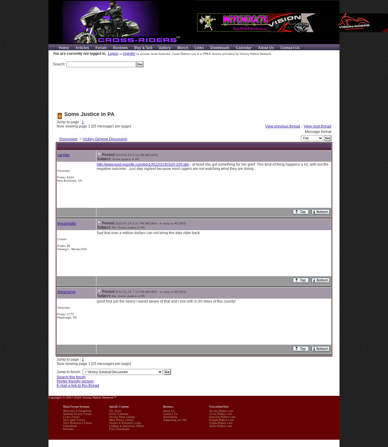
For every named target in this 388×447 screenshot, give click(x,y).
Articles (82, 48)
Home (64, 48)
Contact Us (290, 48)
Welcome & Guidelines (77, 410)
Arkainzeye (66, 292)
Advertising (170, 417)
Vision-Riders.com (220, 426)
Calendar (244, 48)
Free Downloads (119, 429)
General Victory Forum (77, 414)
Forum (101, 48)
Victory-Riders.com (221, 410)
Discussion (68, 139)
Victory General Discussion (105, 139)
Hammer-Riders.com (222, 417)
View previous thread (282, 126)
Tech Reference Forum (77, 423)
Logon (113, 53)
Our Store (115, 410)
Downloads (219, 48)
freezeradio (66, 223)
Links (199, 48)
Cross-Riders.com (220, 414)
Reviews (120, 48)
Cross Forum (71, 417)
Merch (182, 48)
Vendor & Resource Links (125, 423)
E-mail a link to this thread (78, 385)
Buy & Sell (143, 48)
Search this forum (71, 377)
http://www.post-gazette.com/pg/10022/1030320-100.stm (143, 164)
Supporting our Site (175, 420)
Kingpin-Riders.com (221, 420)
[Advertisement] (194, 87)
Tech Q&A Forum (74, 420)
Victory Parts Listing (122, 417)
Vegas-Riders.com (220, 423)
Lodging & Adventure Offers (126, 426)
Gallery (165, 48)
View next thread (317, 126)
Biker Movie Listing (121, 420)
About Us (266, 48)
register (129, 53)
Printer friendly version (75, 381)
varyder (63, 155)
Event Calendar (119, 414)
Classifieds (70, 426)
